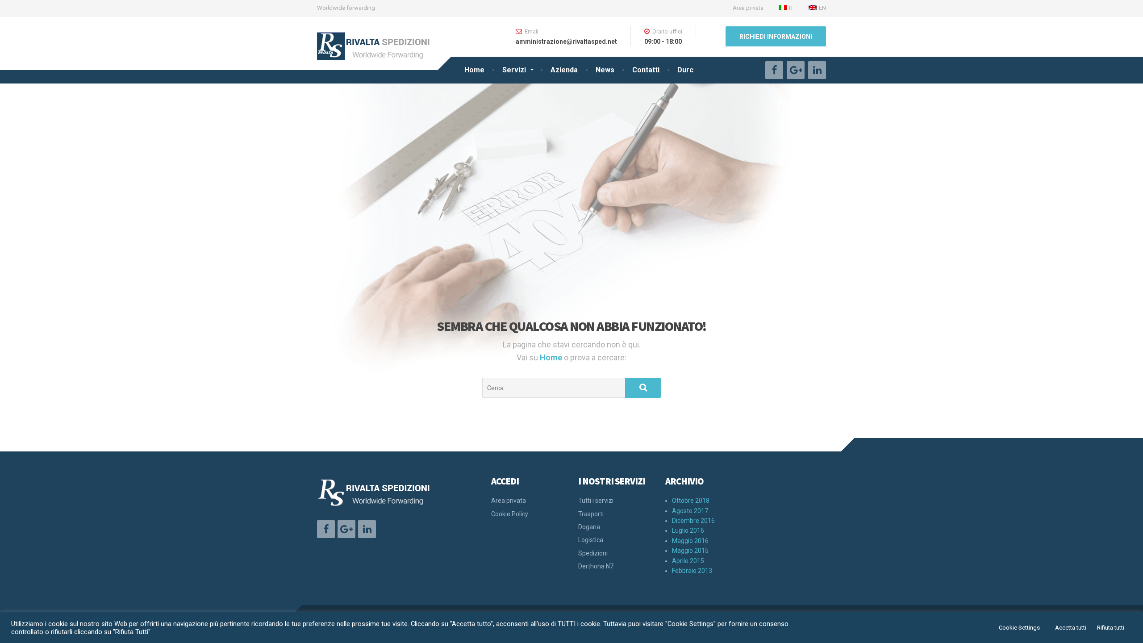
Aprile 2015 (688, 560)
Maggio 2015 (690, 550)
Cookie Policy (509, 514)
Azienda (564, 70)
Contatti (645, 70)
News (605, 70)
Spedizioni (593, 553)
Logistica (590, 539)
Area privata (748, 7)
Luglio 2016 (688, 530)
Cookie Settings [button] (1019, 627)
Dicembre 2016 (693, 520)
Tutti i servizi (595, 500)
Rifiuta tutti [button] (1110, 627)
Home (474, 70)
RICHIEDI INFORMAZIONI (775, 36)
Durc (685, 70)
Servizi (514, 70)
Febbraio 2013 (692, 570)
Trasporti (591, 514)
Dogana (589, 526)
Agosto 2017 (690, 510)
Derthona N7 (595, 566)
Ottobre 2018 (690, 500)
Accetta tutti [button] (1070, 627)
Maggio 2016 (690, 540)
